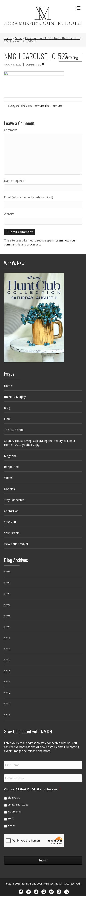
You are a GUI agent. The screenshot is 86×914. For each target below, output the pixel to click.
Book (11, 818)
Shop (7, 418)
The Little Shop (14, 430)
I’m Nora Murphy (15, 397)
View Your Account (16, 544)
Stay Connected (14, 500)
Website (9, 214)
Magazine (10, 456)
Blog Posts (14, 797)
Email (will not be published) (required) (28, 197)
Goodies (9, 489)
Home (8, 386)
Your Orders (12, 533)
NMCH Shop (15, 811)
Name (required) (14, 181)
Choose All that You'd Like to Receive (32, 789)
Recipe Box (11, 467)
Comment (10, 130)
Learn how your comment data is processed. (40, 242)
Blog (7, 408)
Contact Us (11, 511)
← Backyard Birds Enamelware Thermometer (33, 106)
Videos (8, 478)
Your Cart (10, 522)
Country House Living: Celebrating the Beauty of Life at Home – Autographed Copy (39, 443)
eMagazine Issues (18, 804)
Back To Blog (70, 57)
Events (11, 825)
